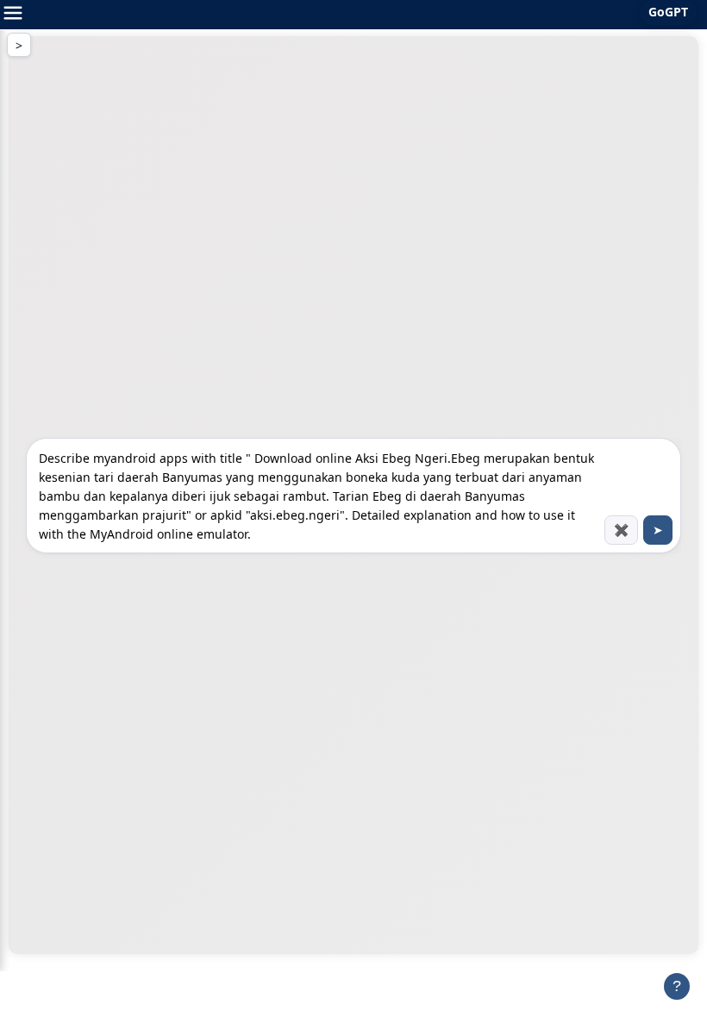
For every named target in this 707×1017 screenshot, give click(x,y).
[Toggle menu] (13, 14)
